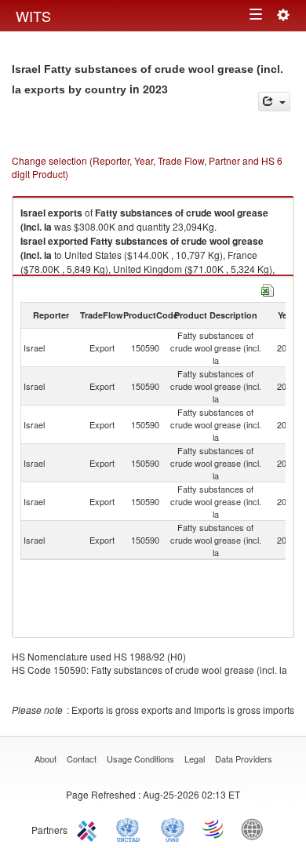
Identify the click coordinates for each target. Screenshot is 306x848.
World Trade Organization (214, 828)
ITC (89, 828)
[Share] (274, 101)
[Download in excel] (267, 288)
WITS (33, 15)
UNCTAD (131, 828)
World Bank (255, 828)
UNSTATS (172, 828)
